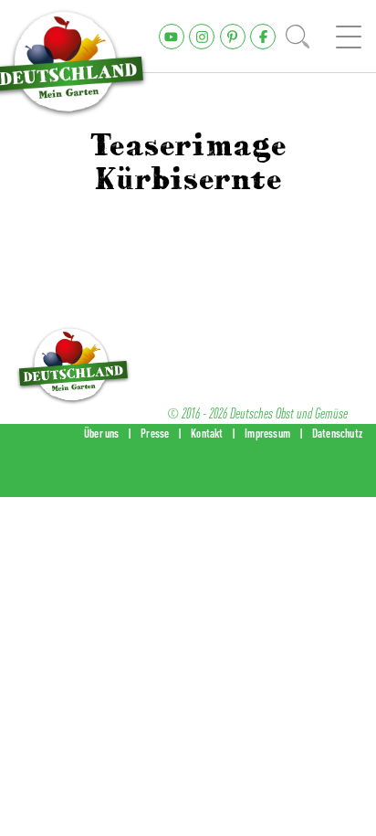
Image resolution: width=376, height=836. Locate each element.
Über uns (102, 433)
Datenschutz (337, 433)
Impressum (267, 433)
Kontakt (207, 433)
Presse (155, 433)
